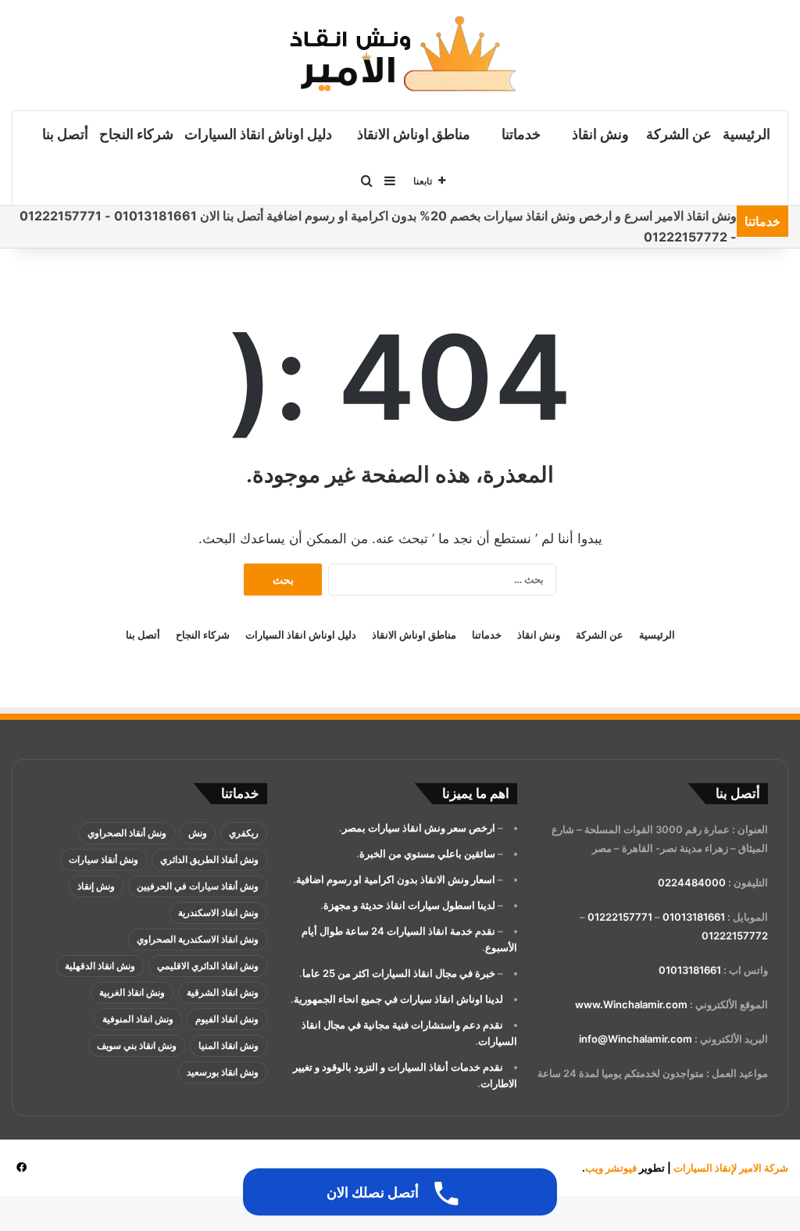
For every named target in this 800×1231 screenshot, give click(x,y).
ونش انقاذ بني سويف (137, 1045)
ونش (197, 833)
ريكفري (244, 833)
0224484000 (692, 882)
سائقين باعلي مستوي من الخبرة (427, 853)
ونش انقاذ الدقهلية (100, 966)
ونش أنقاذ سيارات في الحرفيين (198, 886)
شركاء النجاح (136, 134)
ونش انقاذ (600, 134)
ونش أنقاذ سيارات (103, 859)
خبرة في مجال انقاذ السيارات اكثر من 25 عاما (398, 973)
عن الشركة (679, 134)
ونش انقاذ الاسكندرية (218, 912)
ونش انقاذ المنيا (228, 1045)
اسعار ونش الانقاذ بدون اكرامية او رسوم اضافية (395, 879)
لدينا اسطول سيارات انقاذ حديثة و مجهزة (409, 905)
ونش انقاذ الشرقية (223, 992)
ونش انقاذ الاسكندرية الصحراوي (198, 939)
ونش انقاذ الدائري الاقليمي (208, 966)
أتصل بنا (65, 134)
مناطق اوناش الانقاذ (413, 134)
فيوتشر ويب (611, 1167)
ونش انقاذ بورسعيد (223, 1072)
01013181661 (693, 917)
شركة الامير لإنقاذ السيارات (730, 1167)
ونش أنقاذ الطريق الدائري (209, 859)
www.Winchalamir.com (631, 1004)
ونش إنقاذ (96, 886)
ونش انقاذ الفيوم (227, 1019)
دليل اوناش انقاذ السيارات (258, 134)
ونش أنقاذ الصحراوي (127, 833)
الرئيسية (746, 134)
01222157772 (735, 935)
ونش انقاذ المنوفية (137, 1019)
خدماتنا (521, 134)
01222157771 (620, 917)
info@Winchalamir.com (635, 1038)
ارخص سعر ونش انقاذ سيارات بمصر (418, 827)
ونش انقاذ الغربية (132, 992)
